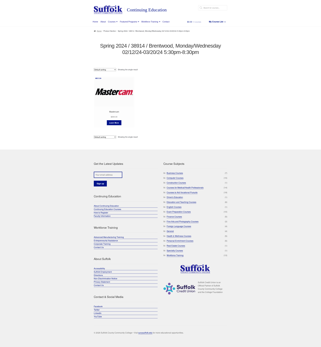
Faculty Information (102, 216)
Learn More (114, 122)
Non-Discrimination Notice (105, 278)
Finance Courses (174, 216)
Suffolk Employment (103, 271)
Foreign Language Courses (179, 226)
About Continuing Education (106, 205)
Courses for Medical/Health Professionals (185, 187)
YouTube (98, 316)
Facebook (98, 306)
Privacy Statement (102, 281)
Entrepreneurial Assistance (106, 240)
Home (95, 22)
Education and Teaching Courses (181, 202)
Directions (98, 275)
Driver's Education (175, 197)
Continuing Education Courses (107, 209)
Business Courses (175, 173)
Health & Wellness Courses (179, 236)
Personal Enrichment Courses (180, 240)
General (170, 231)
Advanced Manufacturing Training (109, 237)
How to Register (101, 212)
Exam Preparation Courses (179, 211)
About (103, 22)
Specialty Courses (175, 250)
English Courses (174, 206)
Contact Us (99, 247)
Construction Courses (176, 182)
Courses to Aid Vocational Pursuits (182, 192)
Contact (166, 22)
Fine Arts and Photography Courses (182, 221)
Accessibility (99, 268)
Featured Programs (128, 22)
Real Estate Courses (176, 245)
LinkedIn (97, 313)
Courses (111, 22)
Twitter (97, 309)
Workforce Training (149, 22)
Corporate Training (102, 243)
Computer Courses (175, 177)
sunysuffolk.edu (145, 332)
